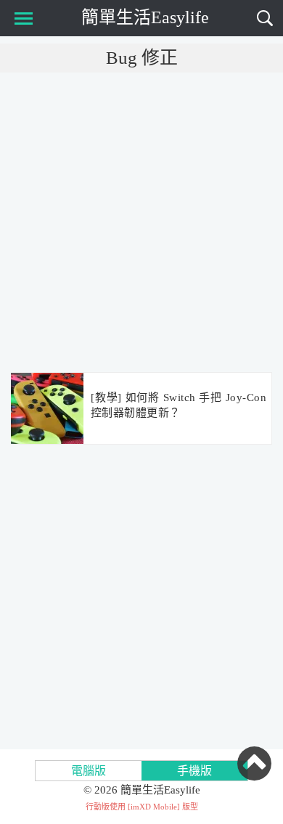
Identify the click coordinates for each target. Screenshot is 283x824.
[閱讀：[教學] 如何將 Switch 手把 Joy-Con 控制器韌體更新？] (47, 409)
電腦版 (88, 771)
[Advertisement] (141, 221)
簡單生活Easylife (145, 17)
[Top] (254, 763)
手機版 (194, 771)
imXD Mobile (154, 806)
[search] (265, 18)
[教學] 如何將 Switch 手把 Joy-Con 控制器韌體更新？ (178, 405)
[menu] (20, 18)
